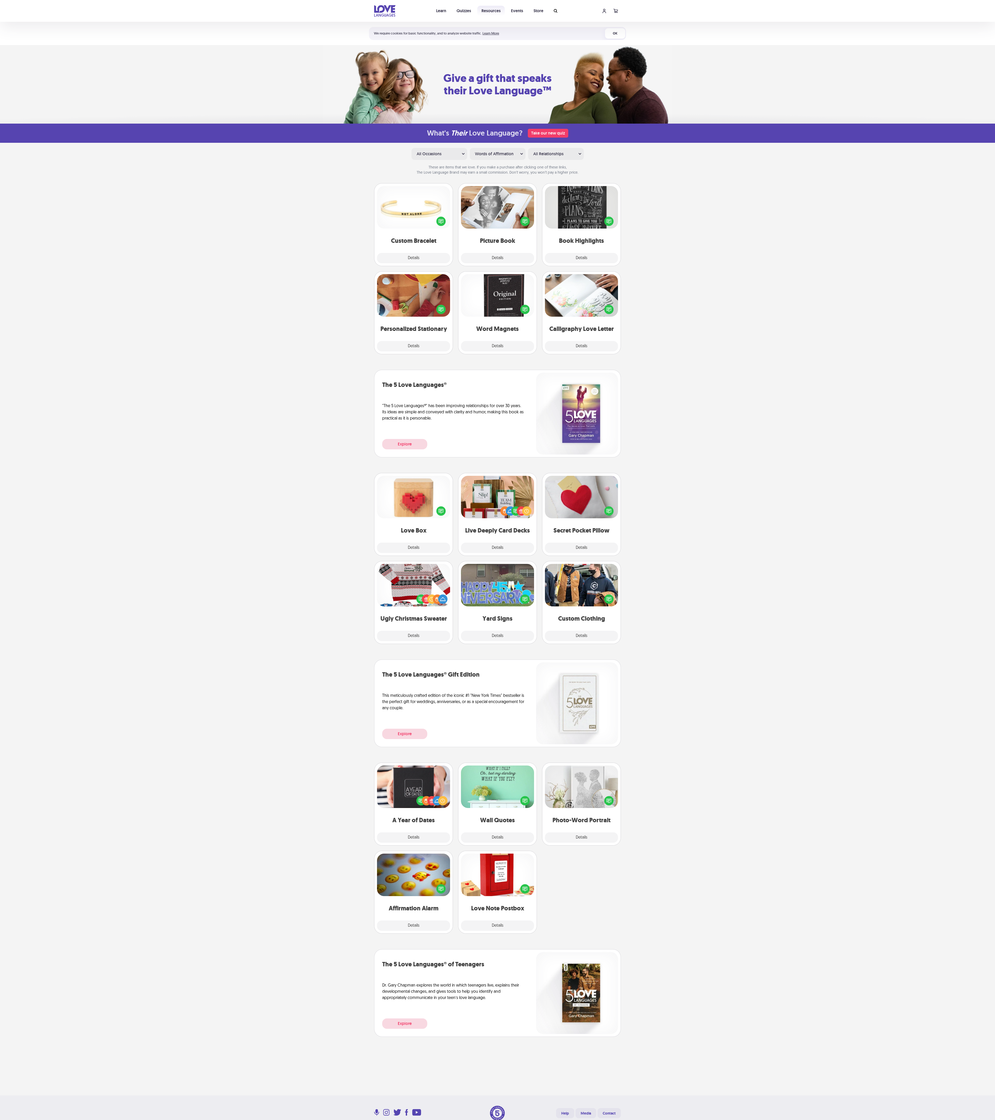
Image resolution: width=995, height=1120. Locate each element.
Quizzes (464, 10)
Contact (609, 1113)
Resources (491, 10)
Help (565, 1113)
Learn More (490, 33)
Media (586, 1113)
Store (538, 10)
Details (414, 258)
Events (517, 10)
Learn (441, 10)
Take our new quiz (548, 133)
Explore (405, 444)
